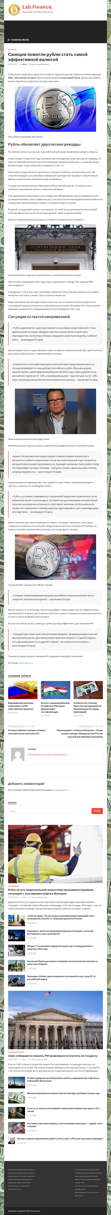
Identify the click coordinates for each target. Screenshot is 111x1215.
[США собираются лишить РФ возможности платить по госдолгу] (55, 1049)
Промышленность (16, 1052)
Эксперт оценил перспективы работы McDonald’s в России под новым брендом (60, 1138)
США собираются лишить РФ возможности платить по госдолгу (53, 1055)
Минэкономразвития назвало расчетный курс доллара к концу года (63, 1093)
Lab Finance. (37, 7)
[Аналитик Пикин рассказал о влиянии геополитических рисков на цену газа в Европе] (16, 970)
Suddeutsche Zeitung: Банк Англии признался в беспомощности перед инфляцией (87, 707)
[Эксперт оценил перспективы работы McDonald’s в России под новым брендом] (11, 1143)
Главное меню (20, 39)
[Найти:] (55, 811)
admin (24, 64)
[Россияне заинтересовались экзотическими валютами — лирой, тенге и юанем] (16, 1133)
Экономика (13, 886)
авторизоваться (61, 790)
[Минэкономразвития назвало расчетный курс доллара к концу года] (16, 1102)
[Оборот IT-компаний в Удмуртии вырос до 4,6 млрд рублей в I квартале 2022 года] (16, 955)
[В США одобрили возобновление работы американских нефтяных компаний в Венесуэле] (16, 1087)
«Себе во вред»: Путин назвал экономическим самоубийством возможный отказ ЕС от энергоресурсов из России (60, 917)
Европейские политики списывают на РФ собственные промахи (21, 706)
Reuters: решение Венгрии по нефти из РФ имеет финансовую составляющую (55, 707)
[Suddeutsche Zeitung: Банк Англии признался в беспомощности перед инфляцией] (88, 700)
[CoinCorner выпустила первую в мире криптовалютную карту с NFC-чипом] (16, 1117)
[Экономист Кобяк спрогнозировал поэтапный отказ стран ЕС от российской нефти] (16, 985)
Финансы (12, 49)
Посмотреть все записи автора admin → (48, 754)
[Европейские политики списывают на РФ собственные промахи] (22, 700)
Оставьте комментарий (39, 64)
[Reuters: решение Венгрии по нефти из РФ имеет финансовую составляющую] (55, 700)
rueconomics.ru (25, 663)
